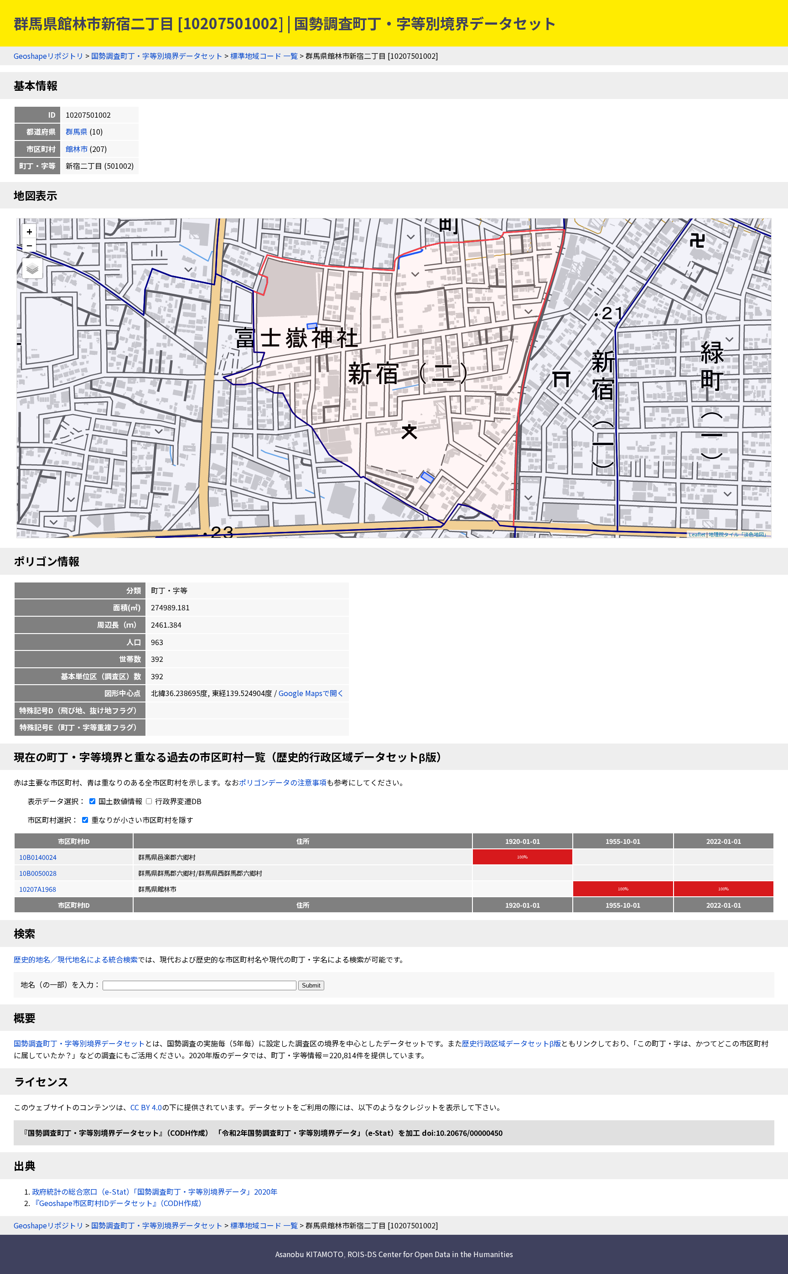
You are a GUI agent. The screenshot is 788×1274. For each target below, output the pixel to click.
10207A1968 (37, 889)
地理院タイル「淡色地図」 (739, 534)
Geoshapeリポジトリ (48, 55)
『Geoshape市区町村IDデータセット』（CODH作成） (119, 1202)
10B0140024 (38, 857)
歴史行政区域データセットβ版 (511, 1043)
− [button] (29, 245)
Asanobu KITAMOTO (309, 1253)
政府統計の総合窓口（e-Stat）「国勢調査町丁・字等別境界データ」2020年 (155, 1191)
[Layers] (32, 268)
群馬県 (77, 131)
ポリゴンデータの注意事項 (283, 782)
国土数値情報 (120, 801)
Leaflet (697, 534)
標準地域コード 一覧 (264, 55)
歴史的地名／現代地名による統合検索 (76, 959)
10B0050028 (38, 873)
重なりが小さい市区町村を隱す (141, 819)
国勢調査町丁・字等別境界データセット (157, 55)
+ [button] (29, 231)
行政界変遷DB (177, 801)
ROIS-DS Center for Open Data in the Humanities (430, 1253)
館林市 (77, 148)
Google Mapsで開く (311, 692)
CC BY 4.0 (146, 1107)
